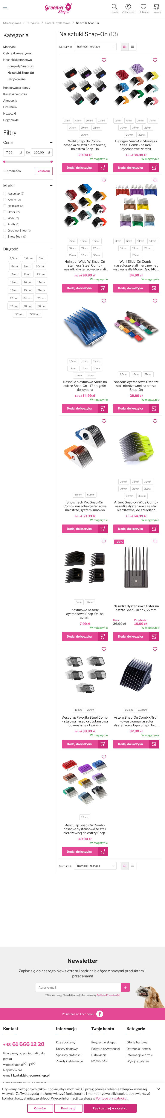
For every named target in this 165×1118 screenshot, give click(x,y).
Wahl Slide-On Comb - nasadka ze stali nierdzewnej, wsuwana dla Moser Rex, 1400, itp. (136, 265)
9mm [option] (79, 602)
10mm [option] (89, 120)
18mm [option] (136, 374)
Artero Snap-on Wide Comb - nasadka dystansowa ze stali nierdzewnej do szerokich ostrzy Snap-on (136, 506)
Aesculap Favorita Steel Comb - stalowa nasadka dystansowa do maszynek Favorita (85, 721)
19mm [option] (84, 127)
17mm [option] (84, 368)
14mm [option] (72, 368)
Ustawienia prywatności (99, 1057)
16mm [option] (72, 127)
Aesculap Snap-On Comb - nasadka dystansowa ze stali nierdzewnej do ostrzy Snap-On (84, 829)
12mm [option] (90, 602)
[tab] (28, 142)
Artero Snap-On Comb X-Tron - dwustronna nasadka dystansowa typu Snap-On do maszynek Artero (136, 721)
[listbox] (84, 128)
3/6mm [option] (129, 710)
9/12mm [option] (142, 710)
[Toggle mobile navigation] (5, 9)
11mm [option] (85, 361)
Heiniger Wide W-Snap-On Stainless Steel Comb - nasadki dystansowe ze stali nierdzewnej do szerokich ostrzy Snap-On (85, 265)
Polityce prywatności (111, 1098)
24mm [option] (90, 375)
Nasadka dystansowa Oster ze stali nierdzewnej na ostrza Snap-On (136, 386)
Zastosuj (44, 171)
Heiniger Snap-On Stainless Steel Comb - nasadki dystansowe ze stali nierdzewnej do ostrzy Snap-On (136, 145)
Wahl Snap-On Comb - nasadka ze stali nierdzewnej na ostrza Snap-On (84, 145)
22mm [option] (96, 127)
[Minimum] (4, 162)
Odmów (40, 1108)
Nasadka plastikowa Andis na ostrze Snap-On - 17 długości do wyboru (85, 386)
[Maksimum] (51, 162)
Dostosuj (68, 1108)
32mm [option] (141, 134)
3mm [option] (67, 120)
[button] (114, 9)
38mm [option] (97, 255)
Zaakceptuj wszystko (110, 1108)
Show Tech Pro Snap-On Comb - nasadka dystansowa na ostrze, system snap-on (85, 506)
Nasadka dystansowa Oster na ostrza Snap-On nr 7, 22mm (136, 608)
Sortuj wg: (66, 46)
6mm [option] (78, 120)
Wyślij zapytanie (138, 1061)
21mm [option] (96, 368)
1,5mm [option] (72, 361)
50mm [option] (91, 494)
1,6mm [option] (123, 374)
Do (28, 152)
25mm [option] (84, 134)
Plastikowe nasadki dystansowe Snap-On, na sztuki (85, 614)
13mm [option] (101, 120)
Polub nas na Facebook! (78, 1014)
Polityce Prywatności (108, 995)
